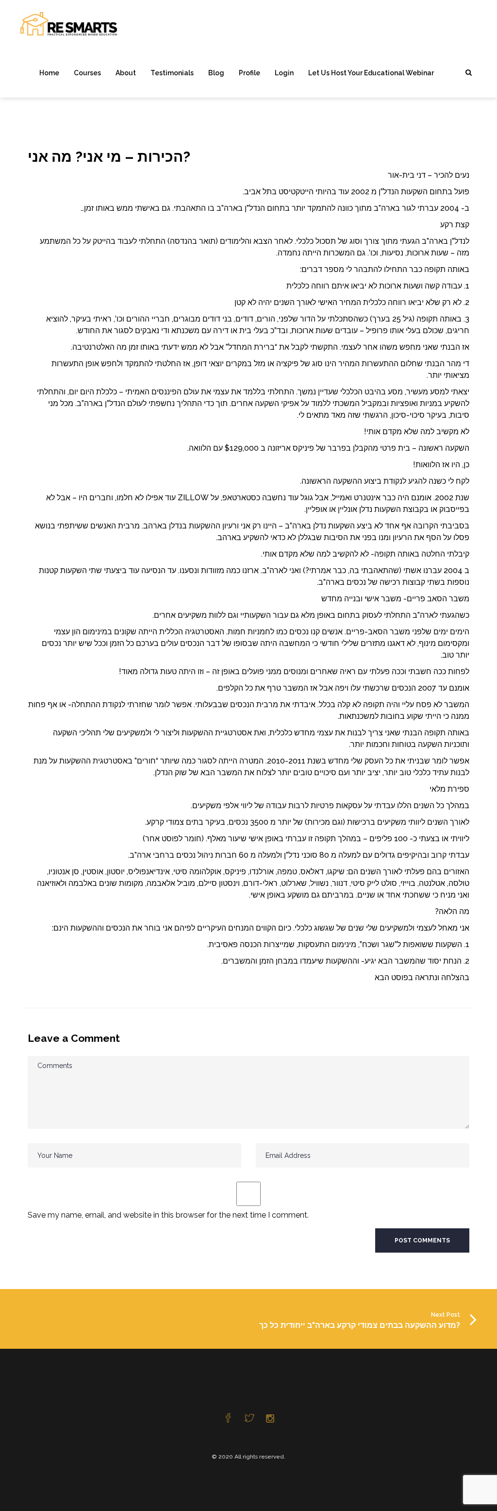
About (126, 73)
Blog (216, 73)
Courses (87, 73)
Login (284, 73)
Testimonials (172, 73)
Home (49, 73)
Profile (249, 73)
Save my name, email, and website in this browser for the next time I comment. (168, 1215)
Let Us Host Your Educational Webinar (371, 73)
